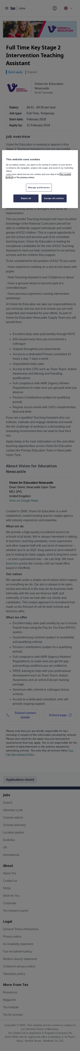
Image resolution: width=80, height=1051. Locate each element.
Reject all (26, 198)
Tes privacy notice (25, 177)
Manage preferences (39, 187)
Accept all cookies (54, 198)
